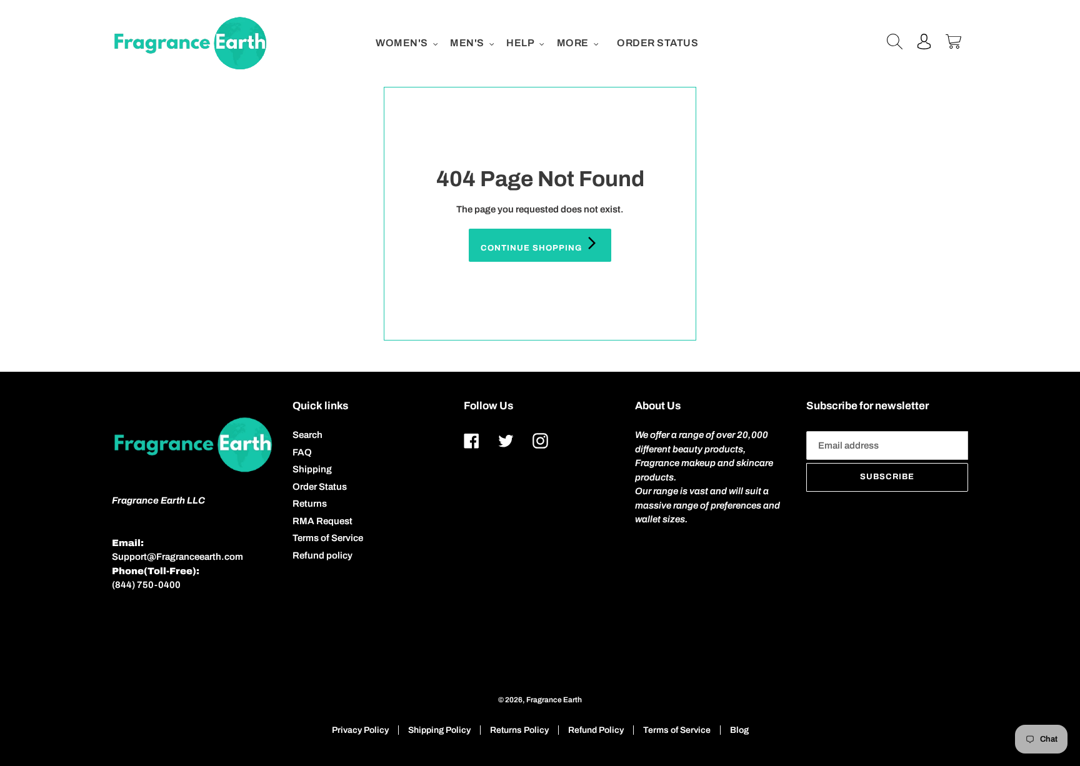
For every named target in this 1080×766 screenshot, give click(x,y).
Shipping (312, 469)
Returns (309, 504)
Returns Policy (519, 730)
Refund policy (322, 555)
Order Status (319, 487)
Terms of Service (327, 538)
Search (307, 435)
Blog (739, 730)
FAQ (302, 452)
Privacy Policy (360, 730)
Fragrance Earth (554, 699)
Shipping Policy (439, 730)
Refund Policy (596, 730)
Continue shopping (533, 248)
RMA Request (322, 521)
